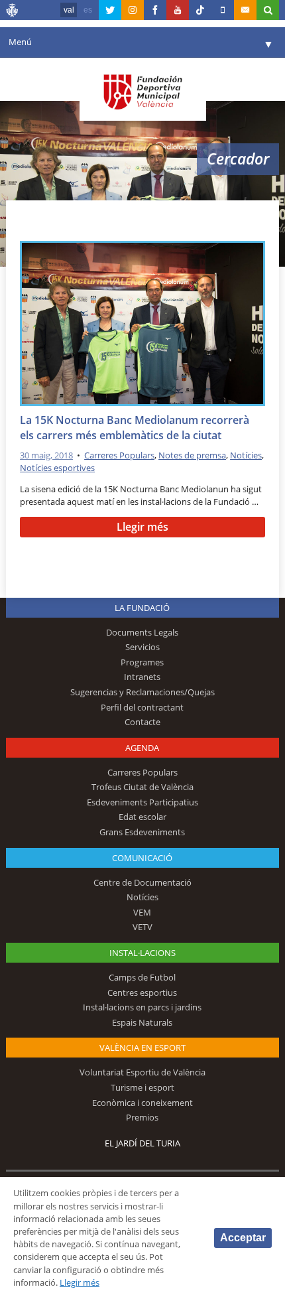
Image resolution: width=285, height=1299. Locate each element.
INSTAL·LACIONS (142, 953)
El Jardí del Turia (142, 1143)
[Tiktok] (200, 10)
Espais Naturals (142, 1022)
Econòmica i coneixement (142, 1103)
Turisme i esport (142, 1087)
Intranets (142, 677)
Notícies (246, 455)
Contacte (142, 722)
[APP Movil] (222, 10)
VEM (142, 912)
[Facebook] (155, 10)
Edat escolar (142, 817)
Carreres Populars (119, 455)
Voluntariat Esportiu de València (142, 1072)
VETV (142, 927)
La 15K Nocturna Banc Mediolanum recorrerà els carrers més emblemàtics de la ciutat (134, 428)
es (88, 10)
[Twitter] (110, 10)
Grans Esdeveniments (142, 832)
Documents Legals (142, 632)
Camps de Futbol (142, 977)
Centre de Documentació (142, 882)
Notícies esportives (57, 468)
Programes (142, 662)
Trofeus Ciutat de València (142, 787)
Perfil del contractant (142, 707)
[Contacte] (245, 10)
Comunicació (142, 858)
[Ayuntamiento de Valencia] (12, 12)
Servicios (142, 647)
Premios (142, 1117)
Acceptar (243, 1237)
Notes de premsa (192, 455)
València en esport (142, 1048)
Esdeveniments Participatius (142, 802)
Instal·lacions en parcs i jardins (142, 1007)
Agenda (142, 748)
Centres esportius (142, 992)
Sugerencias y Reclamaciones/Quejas (142, 692)
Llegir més (142, 526)
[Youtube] (177, 10)
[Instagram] (132, 10)
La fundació (142, 608)
